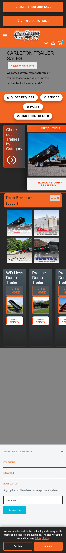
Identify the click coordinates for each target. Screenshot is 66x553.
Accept (48, 546)
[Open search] (46, 43)
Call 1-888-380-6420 (35, 7)
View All (55, 197)
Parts (35, 106)
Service (53, 97)
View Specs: (14, 321)
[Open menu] (5, 35)
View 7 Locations (35, 21)
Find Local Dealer (35, 116)
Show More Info (23, 66)
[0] (60, 43)
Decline (18, 546)
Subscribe (14, 510)
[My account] (53, 43)
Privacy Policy (42, 538)
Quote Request (23, 97)
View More (16, 290)
